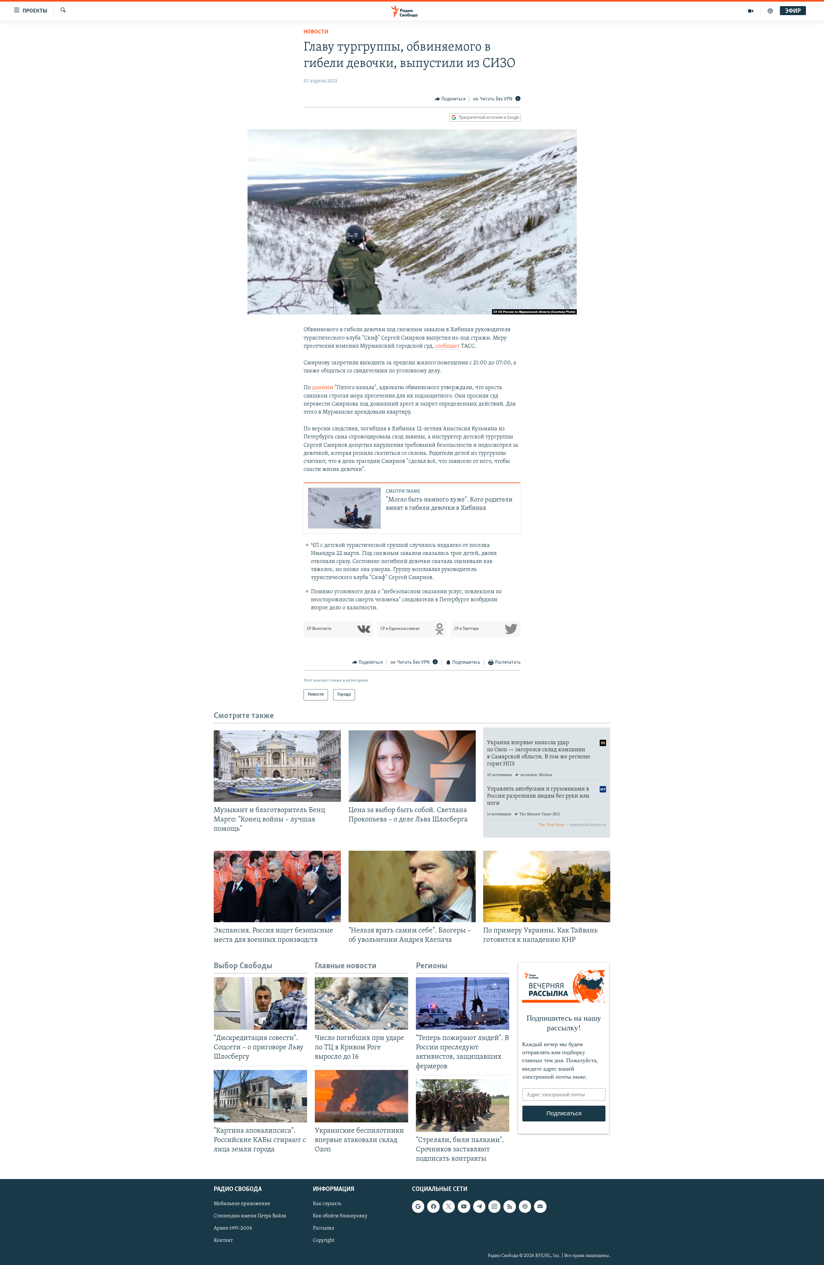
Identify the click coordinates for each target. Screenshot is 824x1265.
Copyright (323, 1240)
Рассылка (323, 1228)
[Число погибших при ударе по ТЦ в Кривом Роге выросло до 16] (361, 1003)
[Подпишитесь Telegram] (479, 1206)
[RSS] (509, 1206)
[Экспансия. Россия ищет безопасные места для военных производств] (277, 886)
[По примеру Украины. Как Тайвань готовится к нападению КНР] (546, 886)
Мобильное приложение (242, 1203)
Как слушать (327, 1203)
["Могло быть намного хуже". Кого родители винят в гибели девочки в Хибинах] (344, 508)
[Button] (450, 99)
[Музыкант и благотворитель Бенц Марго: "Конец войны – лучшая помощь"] (277, 766)
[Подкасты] (525, 1206)
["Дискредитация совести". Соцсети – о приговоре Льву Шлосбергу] (260, 1003)
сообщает (447, 346)
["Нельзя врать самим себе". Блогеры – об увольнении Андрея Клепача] (412, 886)
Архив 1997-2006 (233, 1228)
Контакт (223, 1240)
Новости (316, 32)
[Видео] (751, 11)
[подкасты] (770, 11)
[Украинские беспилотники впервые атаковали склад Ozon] (361, 1096)
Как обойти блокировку (340, 1216)
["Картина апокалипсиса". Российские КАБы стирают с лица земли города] (260, 1096)
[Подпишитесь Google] (418, 1206)
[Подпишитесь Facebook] (433, 1206)
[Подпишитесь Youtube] (464, 1206)
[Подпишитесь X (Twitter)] (449, 1206)
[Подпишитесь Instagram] (494, 1206)
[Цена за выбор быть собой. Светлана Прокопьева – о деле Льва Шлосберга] (412, 766)
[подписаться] (540, 1206)
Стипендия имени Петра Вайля (250, 1216)
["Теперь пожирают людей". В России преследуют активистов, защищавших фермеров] (462, 1003)
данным (322, 388)
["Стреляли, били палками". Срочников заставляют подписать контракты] (462, 1105)
